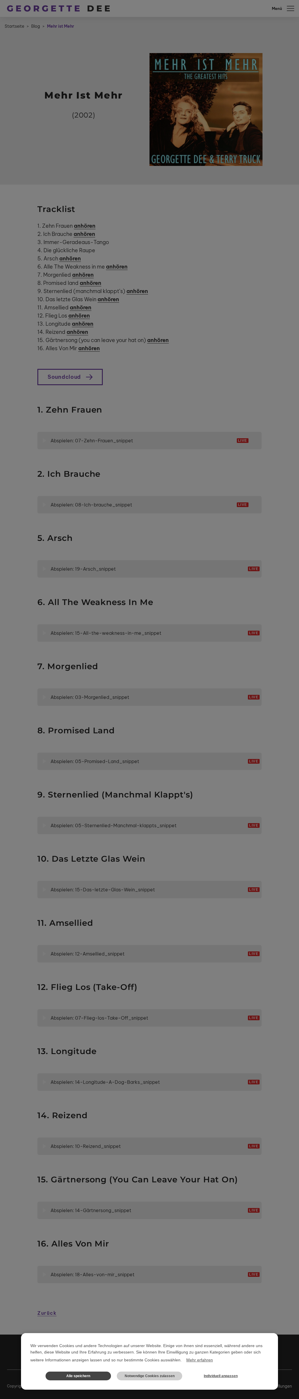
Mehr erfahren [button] (199, 1360)
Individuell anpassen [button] (221, 1376)
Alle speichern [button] (78, 1376)
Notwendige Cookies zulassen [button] (150, 1376)
